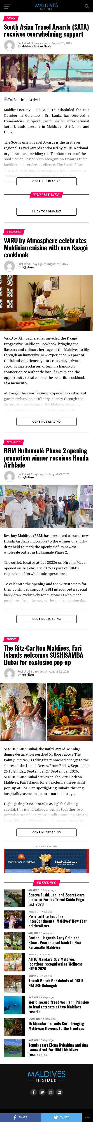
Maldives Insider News (36, 46)
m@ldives (28, 267)
